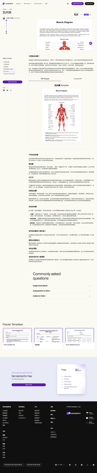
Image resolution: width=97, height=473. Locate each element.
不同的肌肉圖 (6, 64)
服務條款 (37, 420)
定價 (46, 3)
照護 (4, 444)
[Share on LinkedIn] (4, 90)
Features (18, 3)
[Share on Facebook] (7, 90)
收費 (4, 457)
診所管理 (21, 415)
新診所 (4, 420)
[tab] (45, 79)
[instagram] (76, 465)
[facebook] (70, 465)
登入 (68, 3)
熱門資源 (53, 410)
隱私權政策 (54, 437)
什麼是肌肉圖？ (6, 62)
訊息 (4, 440)
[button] (60, 465)
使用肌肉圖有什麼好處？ (8, 69)
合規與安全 (54, 434)
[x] (87, 465)
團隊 (4, 425)
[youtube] (93, 465)
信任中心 (53, 432)
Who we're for (27, 3)
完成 (4, 452)
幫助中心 (53, 418)
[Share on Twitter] (11, 90)
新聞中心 (37, 415)
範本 (52, 414)
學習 (52, 422)
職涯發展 (37, 413)
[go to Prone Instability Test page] (17, 335)
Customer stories (38, 3)
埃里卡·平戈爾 (10, 18)
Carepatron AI (22, 418)
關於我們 (37, 410)
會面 (4, 446)
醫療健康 (5, 413)
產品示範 (21, 410)
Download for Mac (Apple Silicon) (13, 464)
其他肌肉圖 (5, 66)
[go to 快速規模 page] (48, 335)
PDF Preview (6, 71)
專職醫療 (5, 415)
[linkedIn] (81, 465)
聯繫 (4, 435)
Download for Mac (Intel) (33, 464)
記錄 (4, 448)
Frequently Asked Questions (9, 73)
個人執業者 (6, 423)
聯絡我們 (37, 418)
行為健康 (5, 410)
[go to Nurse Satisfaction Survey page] (79, 335)
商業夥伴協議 (38, 423)
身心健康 (5, 418)
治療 (4, 455)
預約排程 (5, 437)
